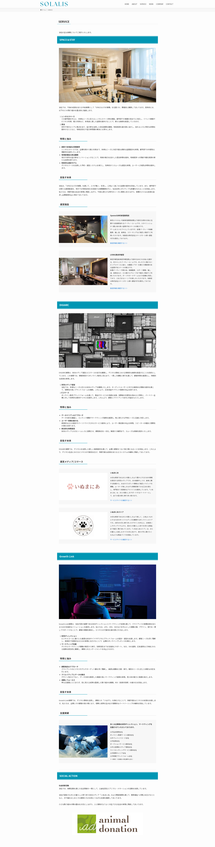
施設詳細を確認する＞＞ (118, 243)
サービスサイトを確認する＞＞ (121, 500)
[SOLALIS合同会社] (54, 4)
